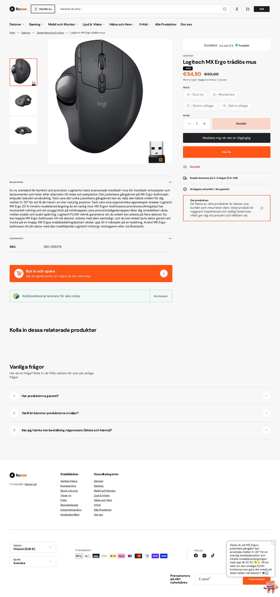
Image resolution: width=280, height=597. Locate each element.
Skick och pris (69, 490)
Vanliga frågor (69, 481)
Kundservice (68, 486)
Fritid (97, 505)
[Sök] (225, 9)
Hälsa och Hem (103, 500)
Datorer (25, 32)
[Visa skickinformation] (261, 208)
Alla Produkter (102, 509)
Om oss (98, 514)
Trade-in (65, 495)
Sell (262, 9)
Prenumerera (257, 579)
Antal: (186, 115)
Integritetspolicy (71, 509)
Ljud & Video (102, 495)
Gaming (99, 486)
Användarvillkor (69, 514)
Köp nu (226, 152)
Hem (12, 32)
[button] (237, 9)
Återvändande (69, 505)
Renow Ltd (31, 484)
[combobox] (143, 9)
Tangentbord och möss (50, 32)
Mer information (161, 296)
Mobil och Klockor (105, 490)
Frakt (201, 79)
